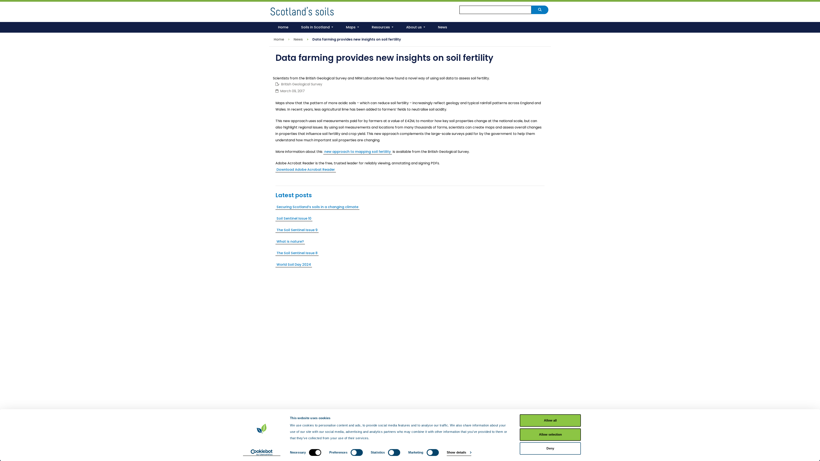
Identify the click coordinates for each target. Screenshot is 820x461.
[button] (317, 27)
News (298, 39)
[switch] (357, 452)
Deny (550, 448)
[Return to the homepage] (302, 10)
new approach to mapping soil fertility (357, 151)
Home (279, 39)
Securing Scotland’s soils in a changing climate (317, 206)
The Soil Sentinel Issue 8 (297, 253)
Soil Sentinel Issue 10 (294, 218)
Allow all (550, 420)
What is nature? (290, 241)
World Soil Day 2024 (294, 264)
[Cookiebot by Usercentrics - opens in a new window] (261, 452)
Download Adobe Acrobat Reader (306, 169)
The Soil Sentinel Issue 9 (297, 230)
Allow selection (550, 434)
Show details (456, 452)
